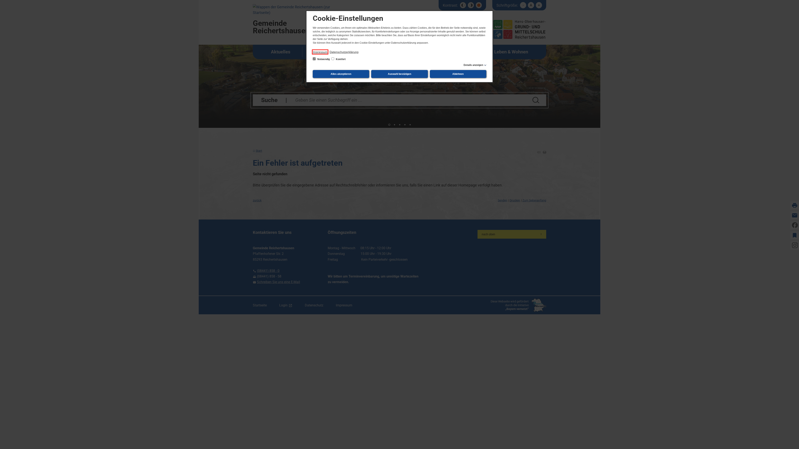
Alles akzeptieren (341, 74)
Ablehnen (458, 74)
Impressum (320, 52)
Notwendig (323, 59)
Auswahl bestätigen (399, 74)
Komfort (340, 59)
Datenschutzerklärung (344, 52)
